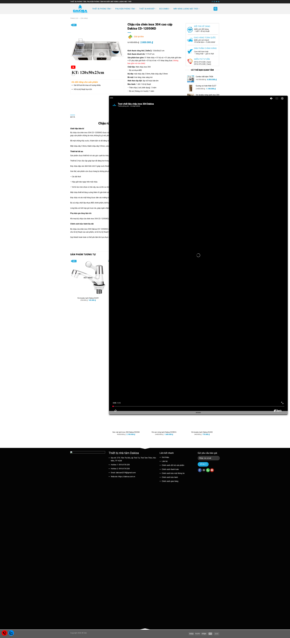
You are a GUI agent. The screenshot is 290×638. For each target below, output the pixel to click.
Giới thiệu (165, 457)
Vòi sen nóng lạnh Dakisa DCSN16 (164, 432)
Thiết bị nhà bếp (147, 9)
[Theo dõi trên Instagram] (214, 1)
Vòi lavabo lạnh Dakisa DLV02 (202, 432)
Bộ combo (164, 9)
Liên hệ (164, 461)
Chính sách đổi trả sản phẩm (173, 465)
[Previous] (70, 349)
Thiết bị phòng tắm (101, 9)
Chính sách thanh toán (170, 469)
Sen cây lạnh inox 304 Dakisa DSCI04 (126, 432)
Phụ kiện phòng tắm (125, 9)
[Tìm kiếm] (215, 9)
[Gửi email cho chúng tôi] (218, 1)
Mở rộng (198, 412)
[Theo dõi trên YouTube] (212, 470)
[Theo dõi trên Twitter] (216, 1)
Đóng (111, 98)
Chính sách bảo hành (170, 477)
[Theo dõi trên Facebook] (212, 1)
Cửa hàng (84, 18)
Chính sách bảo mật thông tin (173, 473)
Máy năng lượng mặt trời (185, 9)
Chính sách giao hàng (170, 481)
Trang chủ (74, 18)
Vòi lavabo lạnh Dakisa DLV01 (88, 298)
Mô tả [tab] (72, 117)
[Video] (73, 67)
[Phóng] (73, 74)
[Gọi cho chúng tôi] (208, 470)
